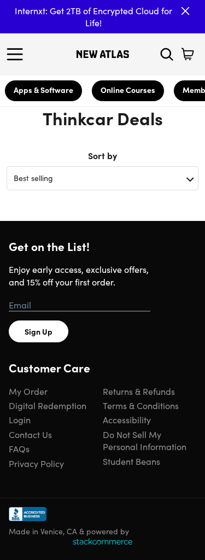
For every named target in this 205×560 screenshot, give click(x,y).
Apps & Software (43, 89)
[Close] (185, 11)
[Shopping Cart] (187, 54)
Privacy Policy (36, 463)
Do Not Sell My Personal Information (144, 440)
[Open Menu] (17, 54)
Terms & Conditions (141, 405)
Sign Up (38, 331)
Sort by (102, 155)
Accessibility (127, 419)
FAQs (19, 448)
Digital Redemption (47, 405)
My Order (28, 391)
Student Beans (131, 461)
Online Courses (128, 89)
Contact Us (30, 434)
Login (20, 419)
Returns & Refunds (139, 391)
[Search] (167, 54)
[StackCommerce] (102, 541)
